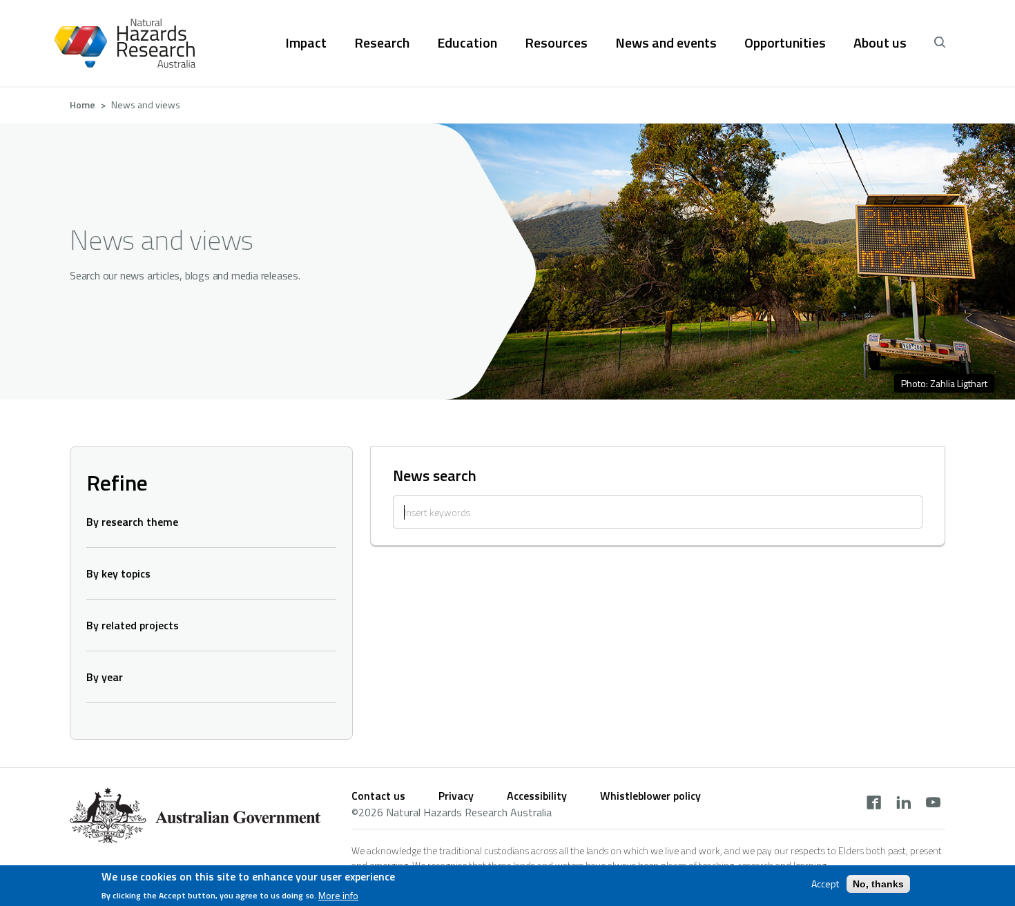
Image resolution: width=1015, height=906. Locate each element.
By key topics (118, 573)
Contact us (378, 795)
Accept (825, 883)
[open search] (939, 43)
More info (338, 894)
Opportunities (785, 42)
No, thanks (878, 883)
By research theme (132, 521)
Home (82, 104)
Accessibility (537, 795)
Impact (306, 42)
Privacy (456, 795)
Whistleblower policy (650, 795)
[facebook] (874, 804)
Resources (556, 42)
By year (104, 677)
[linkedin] (903, 804)
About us (880, 42)
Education (467, 42)
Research (381, 42)
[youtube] (933, 804)
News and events (666, 42)
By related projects (132, 625)
